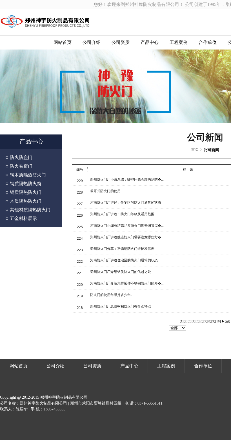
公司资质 (121, 42)
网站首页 (63, 42)
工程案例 (179, 42)
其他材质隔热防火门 (30, 209)
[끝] (227, 321)
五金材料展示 (23, 218)
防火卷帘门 (21, 166)
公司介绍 (92, 42)
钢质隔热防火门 (25, 192)
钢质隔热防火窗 (25, 183)
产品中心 (150, 42)
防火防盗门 (21, 157)
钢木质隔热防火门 (28, 174)
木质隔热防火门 (25, 201)
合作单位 (208, 42)
